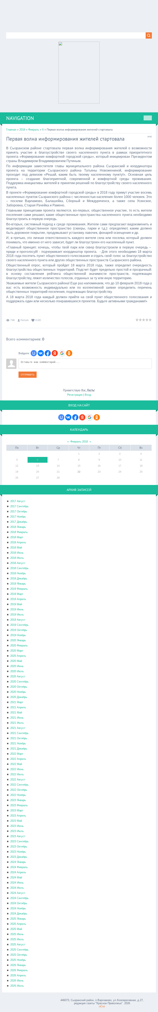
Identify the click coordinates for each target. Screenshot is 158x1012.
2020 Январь (18, 640)
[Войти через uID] (34, 353)
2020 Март (16, 650)
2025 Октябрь (18, 954)
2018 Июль (17, 557)
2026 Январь (18, 965)
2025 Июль (17, 939)
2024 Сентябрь (19, 898)
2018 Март (16, 537)
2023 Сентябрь (19, 841)
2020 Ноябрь (18, 691)
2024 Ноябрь (18, 908)
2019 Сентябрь (19, 624)
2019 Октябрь (18, 630)
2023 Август (17, 836)
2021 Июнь (17, 717)
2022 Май (16, 764)
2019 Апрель (18, 599)
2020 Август (17, 676)
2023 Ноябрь (18, 851)
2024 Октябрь (18, 903)
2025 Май (16, 929)
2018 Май (16, 547)
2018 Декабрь (18, 578)
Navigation (20, 118)
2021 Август (17, 728)
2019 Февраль (19, 588)
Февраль (33, 129)
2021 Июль (17, 722)
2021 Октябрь (18, 738)
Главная (11, 129)
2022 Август (17, 779)
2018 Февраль (19, 532)
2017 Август (17, 501)
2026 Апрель (18, 975)
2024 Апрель (18, 872)
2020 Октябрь (18, 686)
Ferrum (25, 320)
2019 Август (17, 619)
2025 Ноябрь (18, 959)
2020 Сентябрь (19, 681)
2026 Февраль (19, 970)
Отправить (27, 374)
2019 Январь (18, 583)
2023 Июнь (17, 825)
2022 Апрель (18, 758)
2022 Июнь (17, 769)
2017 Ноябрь (18, 516)
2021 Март (16, 702)
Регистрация (74, 394)
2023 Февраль (19, 805)
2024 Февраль (19, 867)
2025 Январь (18, 918)
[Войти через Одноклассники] (69, 353)
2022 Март (16, 753)
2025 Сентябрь (19, 949)
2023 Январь (18, 800)
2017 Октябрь (18, 511)
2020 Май (16, 661)
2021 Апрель (18, 707)
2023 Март (16, 810)
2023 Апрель (18, 815)
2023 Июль (17, 831)
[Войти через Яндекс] (55, 353)
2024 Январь (18, 862)
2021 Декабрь (18, 748)
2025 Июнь (17, 934)
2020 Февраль (19, 645)
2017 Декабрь (18, 521)
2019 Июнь (17, 609)
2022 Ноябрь (18, 795)
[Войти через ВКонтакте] (41, 353)
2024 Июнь (17, 882)
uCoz (102, 1006)
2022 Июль (17, 774)
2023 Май (16, 820)
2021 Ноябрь (18, 743)
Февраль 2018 (79, 441)
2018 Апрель (18, 542)
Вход (88, 394)
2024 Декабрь (18, 913)
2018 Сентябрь (19, 568)
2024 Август (17, 892)
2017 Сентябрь (19, 506)
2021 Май (16, 712)
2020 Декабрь (18, 697)
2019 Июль (17, 614)
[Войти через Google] (62, 353)
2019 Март (16, 593)
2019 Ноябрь (18, 635)
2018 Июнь (17, 552)
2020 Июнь (17, 666)
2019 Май (16, 604)
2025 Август (17, 944)
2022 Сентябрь (19, 784)
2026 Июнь (17, 980)
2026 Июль (17, 985)
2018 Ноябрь (18, 573)
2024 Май (16, 877)
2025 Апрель (18, 923)
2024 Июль (17, 887)
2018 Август (17, 563)
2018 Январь (18, 526)
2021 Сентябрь (19, 733)
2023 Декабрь (18, 856)
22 (79, 471)
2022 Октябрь (18, 789)
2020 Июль (17, 671)
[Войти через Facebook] (48, 353)
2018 (22, 129)
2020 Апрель (18, 655)
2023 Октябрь (18, 846)
